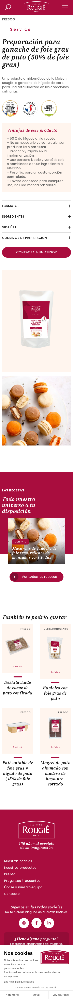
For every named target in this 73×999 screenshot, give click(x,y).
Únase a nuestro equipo (23, 887)
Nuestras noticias (18, 861)
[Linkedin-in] (49, 923)
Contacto (12, 893)
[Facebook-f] (36, 923)
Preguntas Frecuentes (22, 880)
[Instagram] (24, 923)
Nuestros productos (20, 867)
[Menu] (65, 7)
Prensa (9, 874)
